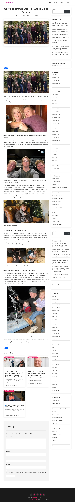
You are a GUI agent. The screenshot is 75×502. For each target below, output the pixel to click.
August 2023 (55, 148)
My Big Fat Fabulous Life (57, 201)
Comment (9, 436)
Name (8, 451)
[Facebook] (31, 494)
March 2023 (55, 163)
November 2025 (56, 86)
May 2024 (54, 126)
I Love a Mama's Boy (57, 195)
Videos (55, 2)
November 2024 (56, 117)
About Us (69, 2)
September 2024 (56, 123)
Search (53, 9)
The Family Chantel (56, 212)
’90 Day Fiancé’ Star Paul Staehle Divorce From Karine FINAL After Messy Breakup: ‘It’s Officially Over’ (60, 23)
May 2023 (54, 157)
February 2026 (55, 77)
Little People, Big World (57, 198)
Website (8, 464)
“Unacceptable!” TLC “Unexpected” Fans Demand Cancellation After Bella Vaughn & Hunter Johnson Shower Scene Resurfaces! (60, 47)
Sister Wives (55, 210)
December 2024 (56, 114)
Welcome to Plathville (57, 224)
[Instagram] (37, 494)
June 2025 (54, 100)
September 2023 (56, 145)
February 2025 (55, 108)
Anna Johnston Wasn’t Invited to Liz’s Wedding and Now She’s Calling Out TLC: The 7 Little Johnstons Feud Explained (60, 40)
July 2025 (54, 97)
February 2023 (55, 165)
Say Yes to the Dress (57, 207)
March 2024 (55, 131)
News (50, 2)
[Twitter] (34, 494)
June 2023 (54, 154)
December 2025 (56, 83)
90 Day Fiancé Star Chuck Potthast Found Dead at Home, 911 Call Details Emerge (37, 373)
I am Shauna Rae (56, 193)
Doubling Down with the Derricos (59, 187)
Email (7, 458)
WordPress (34, 499)
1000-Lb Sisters (55, 178)
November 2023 (56, 140)
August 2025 (55, 94)
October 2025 (55, 88)
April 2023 (54, 160)
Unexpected (55, 215)
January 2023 (55, 168)
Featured (54, 190)
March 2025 (55, 106)
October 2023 (55, 143)
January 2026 (55, 80)
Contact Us (62, 2)
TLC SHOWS (8, 2)
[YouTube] (41, 494)
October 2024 (55, 120)
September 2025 (56, 91)
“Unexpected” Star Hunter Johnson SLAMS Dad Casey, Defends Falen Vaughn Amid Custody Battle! (60, 54)
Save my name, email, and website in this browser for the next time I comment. (26, 472)
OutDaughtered (55, 204)
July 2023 (54, 151)
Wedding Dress (55, 221)
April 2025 (54, 103)
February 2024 (55, 134)
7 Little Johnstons (56, 181)
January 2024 (55, 137)
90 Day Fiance (55, 184)
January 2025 (55, 111)
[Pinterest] (44, 494)
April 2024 (54, 128)
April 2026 (54, 74)
